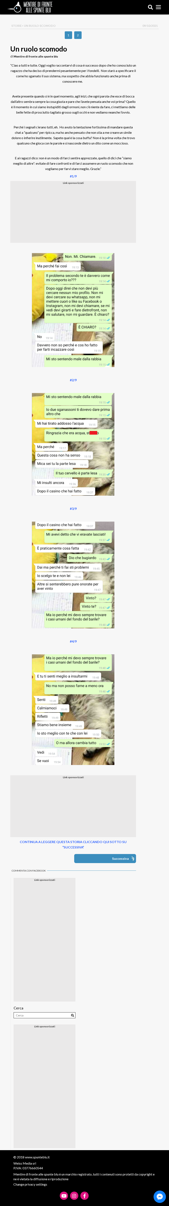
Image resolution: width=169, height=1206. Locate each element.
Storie (16, 25)
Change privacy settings (30, 1184)
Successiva (120, 858)
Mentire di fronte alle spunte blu (36, 56)
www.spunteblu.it (37, 1157)
